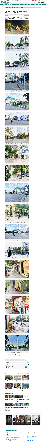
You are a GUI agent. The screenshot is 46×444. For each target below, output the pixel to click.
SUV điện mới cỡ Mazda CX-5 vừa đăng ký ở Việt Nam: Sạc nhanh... (34, 422)
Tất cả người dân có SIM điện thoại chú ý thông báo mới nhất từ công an (8, 381)
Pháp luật (32, 4)
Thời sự (10, 4)
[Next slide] (39, 420)
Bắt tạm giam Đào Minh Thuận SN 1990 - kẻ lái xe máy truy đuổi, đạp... (28, 422)
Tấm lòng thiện (22, 7)
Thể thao (24, 4)
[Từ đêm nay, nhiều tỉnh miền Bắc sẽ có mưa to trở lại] (9, 385)
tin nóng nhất (10, 366)
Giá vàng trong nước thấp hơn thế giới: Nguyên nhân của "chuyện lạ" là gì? (7, 399)
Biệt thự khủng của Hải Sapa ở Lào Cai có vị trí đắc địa (20, 407)
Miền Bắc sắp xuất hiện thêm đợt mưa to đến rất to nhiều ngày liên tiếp (17, 381)
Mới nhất (4, 4)
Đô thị (9, 7)
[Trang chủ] (5, 2)
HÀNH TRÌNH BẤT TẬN (12, 0)
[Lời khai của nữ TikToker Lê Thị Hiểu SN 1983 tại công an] (16, 420)
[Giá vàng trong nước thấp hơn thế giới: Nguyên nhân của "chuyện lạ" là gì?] (8, 396)
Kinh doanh (13, 4)
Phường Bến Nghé (14, 360)
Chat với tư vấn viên (30, 440)
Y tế (14, 7)
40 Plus (19, 4)
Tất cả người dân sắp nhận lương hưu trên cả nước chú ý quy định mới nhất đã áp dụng (25, 381)
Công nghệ (39, 4)
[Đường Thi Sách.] (17, 154)
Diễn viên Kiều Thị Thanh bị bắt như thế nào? (13, 399)
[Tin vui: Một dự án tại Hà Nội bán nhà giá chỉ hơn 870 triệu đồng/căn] (14, 404)
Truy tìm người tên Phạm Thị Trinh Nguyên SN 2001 (26, 399)
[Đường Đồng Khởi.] (17, 118)
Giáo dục (12, 7)
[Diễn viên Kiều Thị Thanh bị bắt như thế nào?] (14, 396)
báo (7, 366)
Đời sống (42, 4)
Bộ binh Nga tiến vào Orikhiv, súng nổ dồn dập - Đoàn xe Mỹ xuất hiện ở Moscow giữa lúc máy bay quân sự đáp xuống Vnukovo (8, 408)
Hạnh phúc (6, 4)
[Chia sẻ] (6, 15)
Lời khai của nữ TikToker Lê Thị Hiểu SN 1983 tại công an (15, 422)
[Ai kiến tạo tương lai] (41, 2)
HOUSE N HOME (7, 0)
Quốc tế (21, 4)
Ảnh (37, 432)
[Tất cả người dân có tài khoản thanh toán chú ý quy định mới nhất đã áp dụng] (17, 385)
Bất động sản (16, 4)
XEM (28, 373)
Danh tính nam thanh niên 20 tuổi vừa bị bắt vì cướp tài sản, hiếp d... (9, 422)
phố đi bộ (20, 34)
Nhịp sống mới (27, 4)
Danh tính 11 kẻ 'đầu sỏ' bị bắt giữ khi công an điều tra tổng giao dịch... (22, 422)
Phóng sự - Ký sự (18, 7)
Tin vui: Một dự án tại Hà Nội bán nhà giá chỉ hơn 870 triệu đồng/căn (14, 407)
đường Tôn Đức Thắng (24, 360)
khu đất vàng (10, 360)
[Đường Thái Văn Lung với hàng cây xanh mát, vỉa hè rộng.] (17, 173)
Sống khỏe (35, 4)
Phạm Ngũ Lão (7, 360)
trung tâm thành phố (19, 360)
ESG (8, 4)
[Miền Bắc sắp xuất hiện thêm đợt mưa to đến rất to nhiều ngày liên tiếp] (17, 377)
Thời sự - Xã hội (10, 432)
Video (35, 432)
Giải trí (30, 4)
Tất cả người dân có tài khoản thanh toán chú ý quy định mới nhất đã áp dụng (17, 389)
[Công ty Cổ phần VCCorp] (14, 435)
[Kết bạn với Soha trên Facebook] (26, 367)
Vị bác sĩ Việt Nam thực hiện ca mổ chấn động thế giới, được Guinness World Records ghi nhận (20, 400)
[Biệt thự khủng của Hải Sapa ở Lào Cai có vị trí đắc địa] (20, 404)
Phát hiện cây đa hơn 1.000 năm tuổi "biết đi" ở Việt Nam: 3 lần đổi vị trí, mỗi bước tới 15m (26, 408)
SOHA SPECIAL (16, 0)
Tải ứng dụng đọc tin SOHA (14, 430)
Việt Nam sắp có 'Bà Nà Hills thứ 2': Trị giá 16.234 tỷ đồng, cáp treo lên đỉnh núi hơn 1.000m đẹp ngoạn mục (25, 389)
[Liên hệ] (28, 364)
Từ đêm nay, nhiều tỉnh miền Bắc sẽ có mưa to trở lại (8, 389)
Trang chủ (7, 432)
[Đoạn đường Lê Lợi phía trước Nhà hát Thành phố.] (17, 101)
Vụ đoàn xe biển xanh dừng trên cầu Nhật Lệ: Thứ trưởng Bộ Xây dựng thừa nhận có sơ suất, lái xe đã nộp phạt (17, 355)
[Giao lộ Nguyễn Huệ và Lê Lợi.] (17, 192)
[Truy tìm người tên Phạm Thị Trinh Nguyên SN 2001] (26, 396)
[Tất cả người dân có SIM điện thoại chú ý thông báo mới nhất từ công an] (9, 377)
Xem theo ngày (17, 373)
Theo (17, 362)
